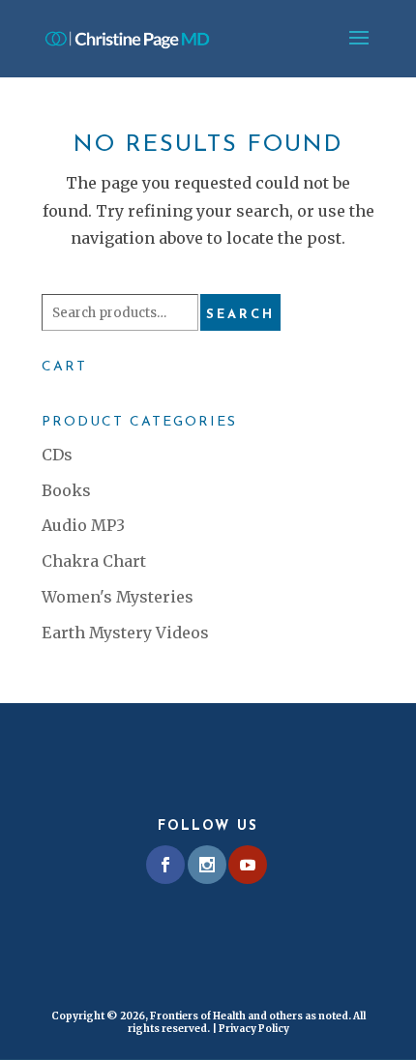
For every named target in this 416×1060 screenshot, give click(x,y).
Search (240, 315)
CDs (57, 454)
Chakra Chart (94, 561)
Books (66, 490)
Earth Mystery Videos (125, 632)
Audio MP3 (83, 525)
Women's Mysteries (117, 596)
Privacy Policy (254, 1028)
